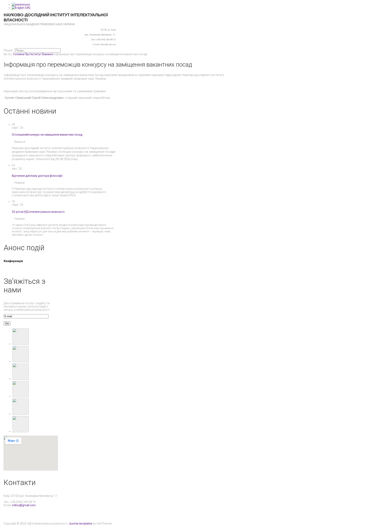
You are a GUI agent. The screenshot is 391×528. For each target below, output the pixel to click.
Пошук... (9, 50)
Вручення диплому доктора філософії (37, 175)
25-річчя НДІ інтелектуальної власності (38, 211)
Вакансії (47, 54)
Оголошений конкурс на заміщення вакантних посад (47, 134)
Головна (18, 54)
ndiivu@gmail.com (24, 505)
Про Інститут (33, 54)
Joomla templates (80, 523)
